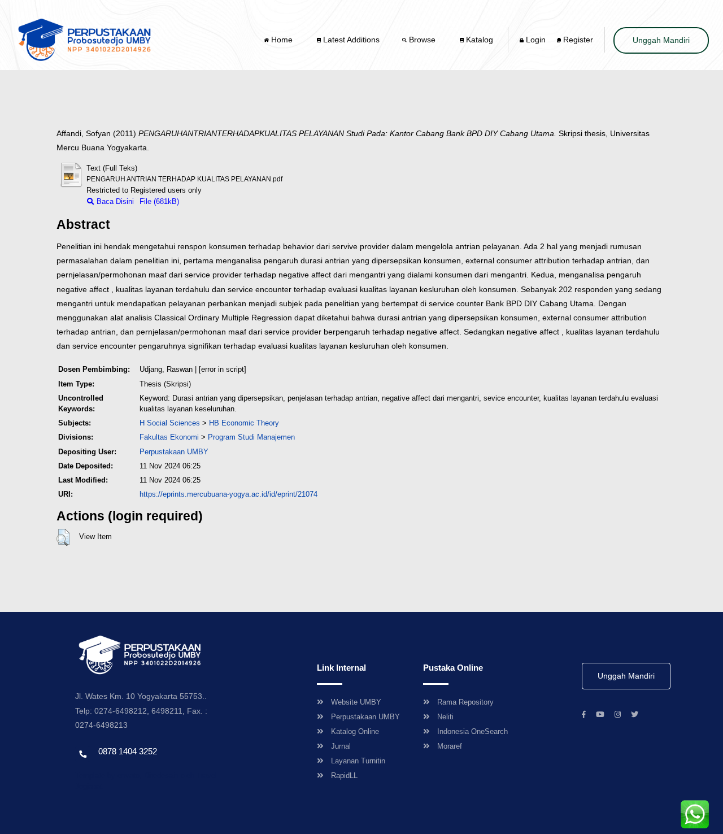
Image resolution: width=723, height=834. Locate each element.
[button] (62, 537)
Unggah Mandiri (661, 40)
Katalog (478, 39)
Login (535, 39)
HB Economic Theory (244, 423)
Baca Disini (114, 201)
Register (577, 39)
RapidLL (344, 775)
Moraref (449, 746)
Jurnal (341, 746)
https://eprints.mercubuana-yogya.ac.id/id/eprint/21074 (228, 494)
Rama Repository (465, 702)
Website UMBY (356, 702)
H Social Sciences (170, 423)
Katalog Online (355, 731)
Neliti (445, 717)
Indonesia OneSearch (472, 731)
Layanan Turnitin (358, 761)
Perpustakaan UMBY (365, 717)
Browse (422, 39)
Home (282, 39)
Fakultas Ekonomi (169, 437)
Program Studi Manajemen (251, 437)
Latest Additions (350, 39)
